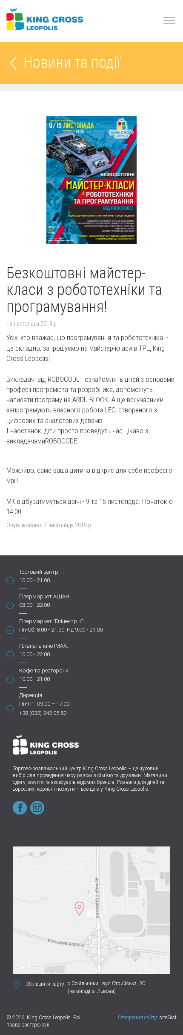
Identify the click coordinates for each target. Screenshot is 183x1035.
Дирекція (30, 695)
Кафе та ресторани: (44, 670)
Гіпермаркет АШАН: (45, 596)
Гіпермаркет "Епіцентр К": (52, 621)
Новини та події (71, 63)
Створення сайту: (138, 1018)
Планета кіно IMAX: (43, 646)
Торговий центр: (39, 572)
